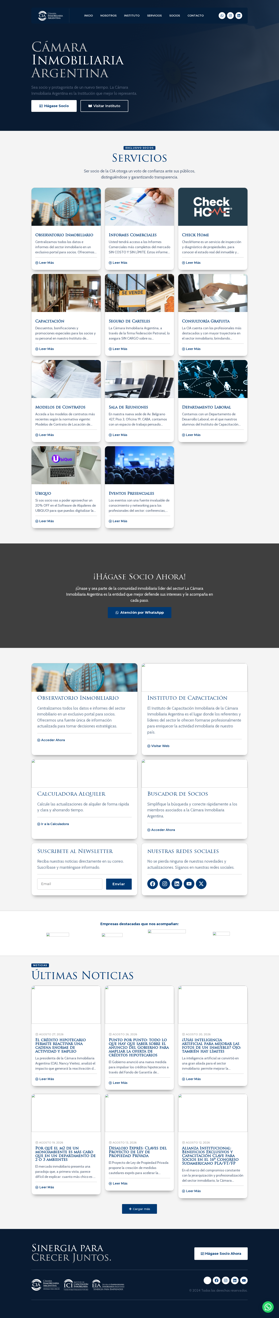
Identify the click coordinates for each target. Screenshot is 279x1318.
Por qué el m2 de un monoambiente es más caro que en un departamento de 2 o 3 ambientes (65, 1154)
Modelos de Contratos (60, 407)
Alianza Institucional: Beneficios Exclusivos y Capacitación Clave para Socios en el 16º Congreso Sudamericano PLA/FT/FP (210, 1156)
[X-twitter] (201, 883)
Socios (174, 15)
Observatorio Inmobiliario (64, 235)
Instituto (132, 15)
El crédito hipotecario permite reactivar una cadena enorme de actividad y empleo (60, 1045)
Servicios (154, 15)
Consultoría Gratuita (205, 321)
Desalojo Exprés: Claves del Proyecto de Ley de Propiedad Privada (138, 1152)
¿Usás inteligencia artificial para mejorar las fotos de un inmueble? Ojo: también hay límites (211, 1045)
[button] (139, 1209)
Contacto (196, 15)
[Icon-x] (207, 1280)
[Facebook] (152, 883)
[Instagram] (230, 15)
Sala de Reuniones (128, 407)
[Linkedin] (238, 15)
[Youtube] (189, 883)
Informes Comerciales (133, 235)
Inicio (88, 15)
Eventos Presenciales (131, 494)
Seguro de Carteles (129, 321)
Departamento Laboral (206, 407)
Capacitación (49, 321)
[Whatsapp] (222, 15)
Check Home (195, 235)
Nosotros (108, 15)
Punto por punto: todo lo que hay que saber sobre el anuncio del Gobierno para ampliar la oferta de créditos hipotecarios (139, 1047)
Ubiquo (43, 494)
